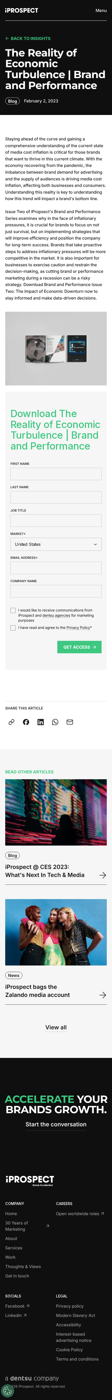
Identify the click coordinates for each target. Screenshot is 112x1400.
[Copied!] (11, 722)
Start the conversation (56, 1124)
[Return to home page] (21, 10)
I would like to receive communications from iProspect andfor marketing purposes (56, 615)
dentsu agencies (56, 615)
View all (56, 1027)
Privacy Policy (78, 628)
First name (19, 464)
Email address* (24, 558)
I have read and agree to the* (55, 628)
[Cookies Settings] (7, 1390)
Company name (23, 581)
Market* (18, 534)
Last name (19, 487)
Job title (18, 510)
